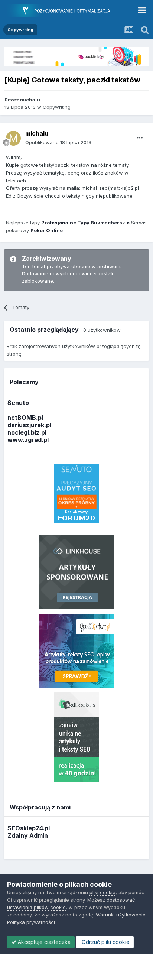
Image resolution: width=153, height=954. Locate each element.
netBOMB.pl (25, 417)
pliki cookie (102, 892)
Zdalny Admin (27, 835)
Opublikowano (58, 142)
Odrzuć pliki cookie (105, 942)
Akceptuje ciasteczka (43, 942)
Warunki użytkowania (121, 915)
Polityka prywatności (31, 922)
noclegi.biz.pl (26, 432)
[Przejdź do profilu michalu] (13, 138)
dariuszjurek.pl (29, 425)
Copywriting (57, 107)
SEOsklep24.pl (28, 828)
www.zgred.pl (28, 440)
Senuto (18, 402)
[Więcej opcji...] (139, 137)
